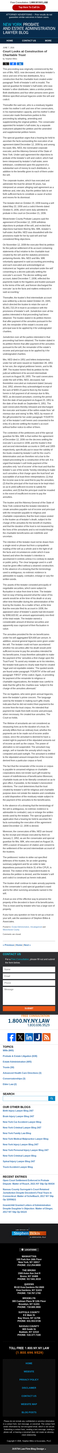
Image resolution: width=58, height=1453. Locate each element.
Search (51, 1098)
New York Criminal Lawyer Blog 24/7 (22, 1127)
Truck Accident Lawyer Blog (18, 1167)
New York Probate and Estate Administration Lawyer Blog (29, 28)
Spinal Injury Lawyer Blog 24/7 (19, 1161)
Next (27, 945)
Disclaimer (29, 1388)
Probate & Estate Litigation (20, 1056)
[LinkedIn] (29, 1037)
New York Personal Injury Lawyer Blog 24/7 (26, 1150)
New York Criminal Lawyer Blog (19, 1156)
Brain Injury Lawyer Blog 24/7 (18, 1116)
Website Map (29, 1404)
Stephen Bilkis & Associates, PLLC (36, 1441)
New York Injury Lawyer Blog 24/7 (20, 1144)
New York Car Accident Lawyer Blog (22, 1122)
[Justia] (37, 1037)
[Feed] (46, 1037)
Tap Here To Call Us (29, 7)
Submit (29, 1008)
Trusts (8, 1067)
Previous (8, 945)
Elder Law (10, 1084)
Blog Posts (29, 1412)
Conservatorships (14, 1078)
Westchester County (11, 930)
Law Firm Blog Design (28, 1449)
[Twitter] (20, 1037)
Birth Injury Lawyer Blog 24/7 (18, 1111)
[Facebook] (11, 1037)
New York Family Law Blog (17, 1133)
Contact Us (29, 40)
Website (29, 1371)
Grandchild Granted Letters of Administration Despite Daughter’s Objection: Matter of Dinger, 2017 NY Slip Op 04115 (28, 1208)
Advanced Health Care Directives (22, 1073)
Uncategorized (36, 927)
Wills (8, 1050)
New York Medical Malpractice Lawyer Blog (25, 1139)
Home (9, 40)
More (48, 40)
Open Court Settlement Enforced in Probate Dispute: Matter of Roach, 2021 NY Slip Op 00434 (28, 1182)
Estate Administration (20, 927)
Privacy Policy (29, 1380)
